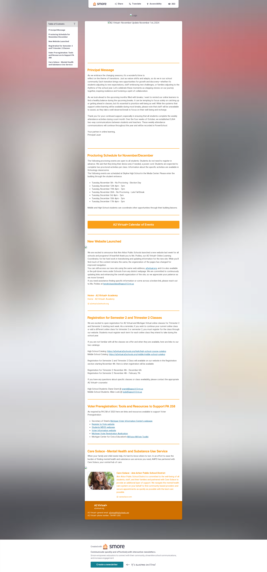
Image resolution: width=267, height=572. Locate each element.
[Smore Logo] (100, 4)
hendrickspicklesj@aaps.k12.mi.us (118, 284)
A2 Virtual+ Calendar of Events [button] (133, 224)
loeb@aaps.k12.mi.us (132, 392)
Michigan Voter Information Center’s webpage (131, 421)
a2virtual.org (151, 268)
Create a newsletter (107, 564)
